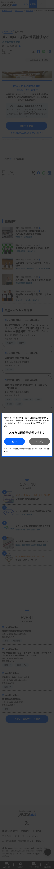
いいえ (39, 441)
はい (14, 441)
